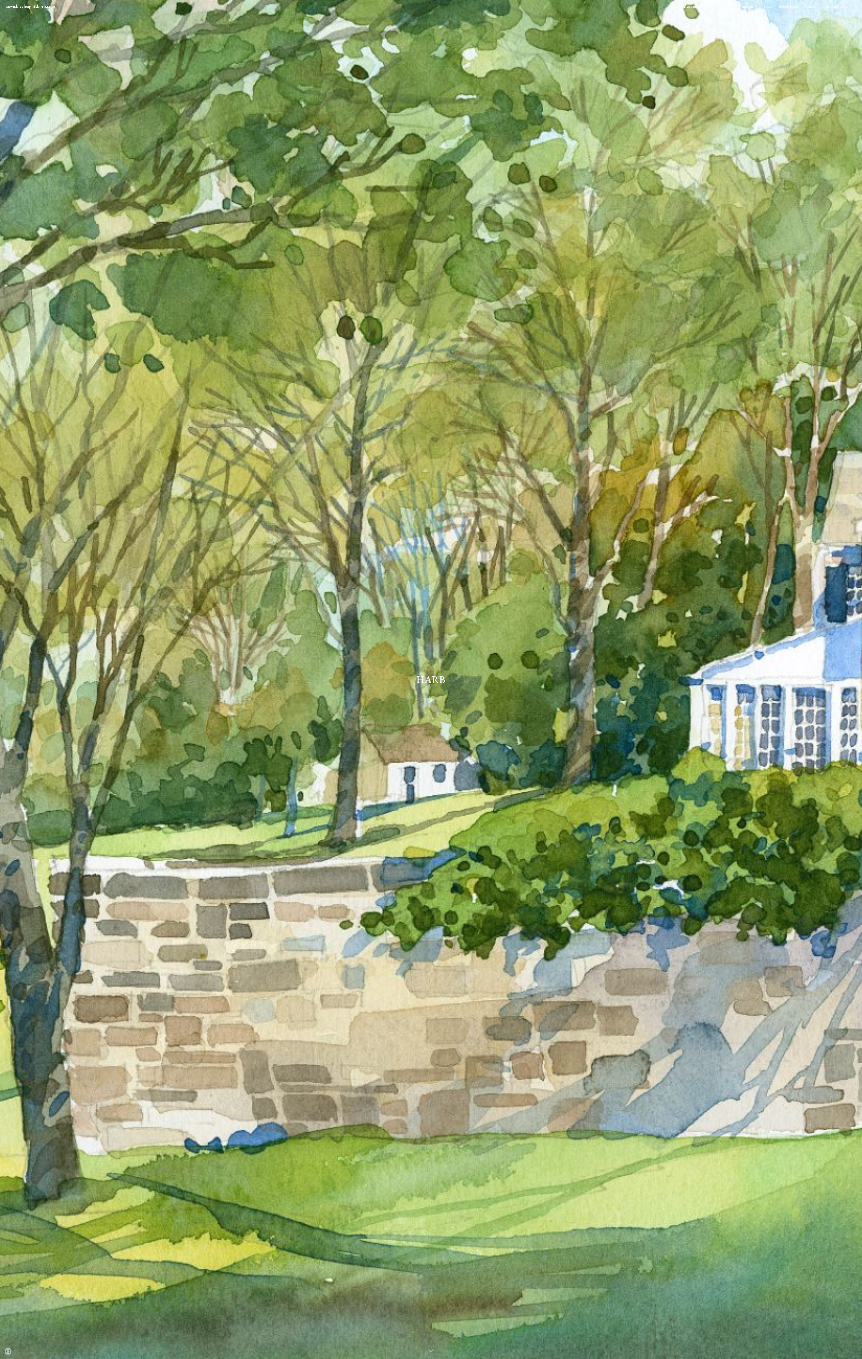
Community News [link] (835, 6)
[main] (431, 679)
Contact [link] (810, 6)
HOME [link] (672, 6)
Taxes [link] (713, 6)
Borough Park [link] (789, 6)
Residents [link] (691, 6)
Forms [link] (768, 6)
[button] (856, 6)
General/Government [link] (738, 6)
